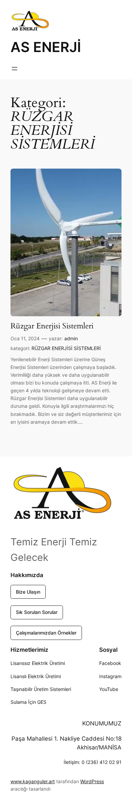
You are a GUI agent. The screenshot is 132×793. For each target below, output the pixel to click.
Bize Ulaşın (28, 592)
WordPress (92, 781)
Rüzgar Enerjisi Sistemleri (51, 325)
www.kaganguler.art (32, 781)
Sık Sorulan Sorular (37, 612)
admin (71, 338)
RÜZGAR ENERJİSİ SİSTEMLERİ (66, 348)
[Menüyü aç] (14, 69)
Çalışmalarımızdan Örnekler (46, 633)
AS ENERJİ (45, 47)
